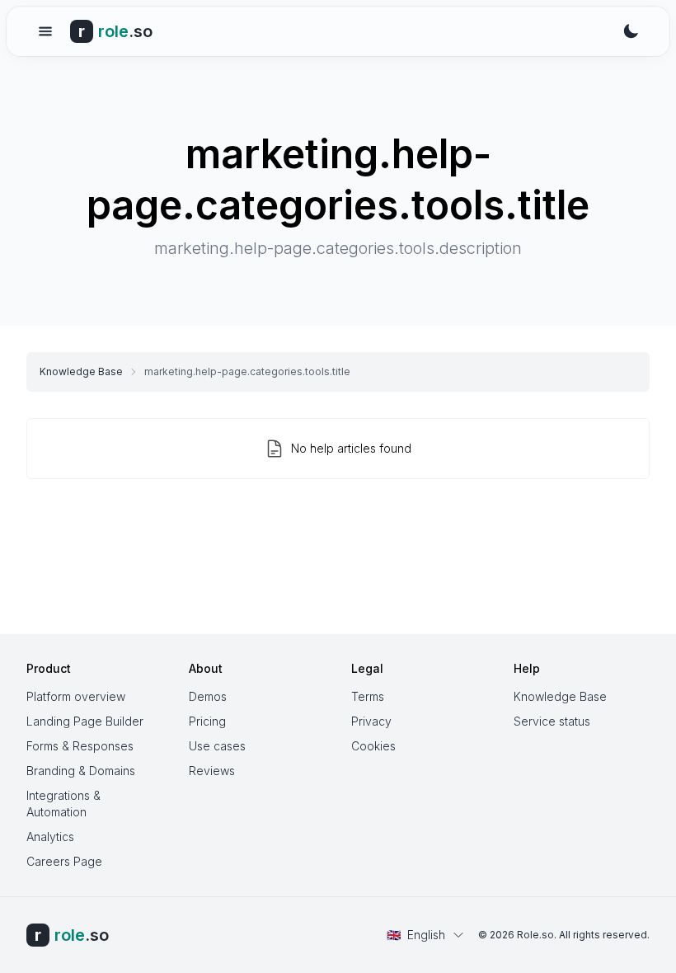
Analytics (50, 837)
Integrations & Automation (63, 803)
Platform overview (75, 696)
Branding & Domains (80, 771)
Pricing (207, 721)
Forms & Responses (80, 746)
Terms (367, 696)
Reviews (212, 771)
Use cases (217, 746)
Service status (552, 721)
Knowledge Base (81, 371)
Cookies (373, 746)
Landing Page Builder (84, 721)
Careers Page (64, 861)
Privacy (371, 721)
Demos (208, 696)
